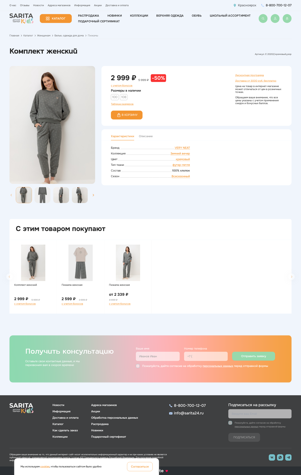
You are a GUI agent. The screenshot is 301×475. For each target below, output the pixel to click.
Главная (14, 35)
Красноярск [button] (247, 5)
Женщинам (43, 35)
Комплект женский (25, 285)
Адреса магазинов (59, 5)
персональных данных (218, 366)
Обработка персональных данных (114, 417)
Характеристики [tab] (122, 136)
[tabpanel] (196, 162)
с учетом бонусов (121, 85)
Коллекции (139, 15)
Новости (38, 5)
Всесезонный (181, 176)
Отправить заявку (253, 356)
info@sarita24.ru (189, 413)
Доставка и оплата (117, 5)
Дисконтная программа (249, 75)
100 (114, 97)
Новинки (114, 15)
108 (123, 97)
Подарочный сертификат (99, 21)
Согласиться (140, 466)
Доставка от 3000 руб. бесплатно (255, 80)
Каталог (58, 18)
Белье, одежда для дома (69, 35)
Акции (98, 5)
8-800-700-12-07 (279, 5)
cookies (45, 466)
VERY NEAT (182, 148)
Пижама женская (72, 285)
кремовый (183, 159)
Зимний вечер (180, 153)
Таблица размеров (122, 104)
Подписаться (244, 437)
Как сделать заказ (65, 430)
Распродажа (88, 15)
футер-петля (181, 165)
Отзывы (24, 5)
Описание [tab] (146, 136)
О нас (12, 5)
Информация (82, 5)
